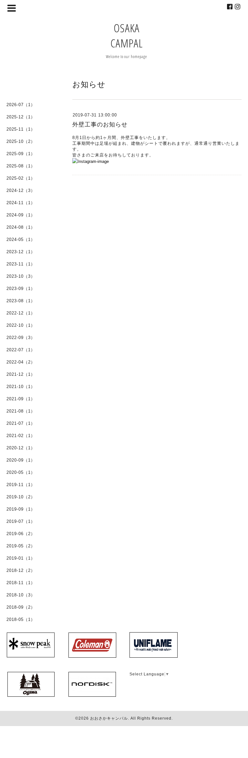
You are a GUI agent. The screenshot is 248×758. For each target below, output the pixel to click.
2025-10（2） (20, 141)
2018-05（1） (20, 619)
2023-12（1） (20, 251)
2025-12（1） (20, 117)
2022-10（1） (20, 325)
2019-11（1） (20, 484)
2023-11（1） (20, 264)
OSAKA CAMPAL (126, 35)
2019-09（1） (20, 509)
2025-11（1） (20, 129)
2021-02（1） (20, 435)
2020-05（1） (20, 472)
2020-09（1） (20, 460)
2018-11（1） (20, 582)
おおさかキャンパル (109, 718)
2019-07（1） (20, 521)
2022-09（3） (20, 337)
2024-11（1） (20, 202)
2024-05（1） (20, 239)
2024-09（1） (20, 215)
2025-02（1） (20, 178)
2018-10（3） (20, 595)
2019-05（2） (20, 546)
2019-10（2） (20, 496)
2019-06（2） (20, 533)
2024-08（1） (20, 227)
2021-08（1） (20, 411)
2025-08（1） (20, 166)
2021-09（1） (20, 398)
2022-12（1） (20, 313)
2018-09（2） (20, 607)
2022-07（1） (20, 349)
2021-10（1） (20, 386)
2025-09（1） (20, 153)
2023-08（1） (20, 300)
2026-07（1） (20, 104)
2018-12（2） (20, 570)
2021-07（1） (20, 423)
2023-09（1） (20, 288)
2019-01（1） (20, 558)
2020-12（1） (20, 447)
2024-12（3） (20, 190)
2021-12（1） (20, 374)
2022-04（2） (20, 362)
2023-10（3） (20, 276)
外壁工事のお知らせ (100, 124)
